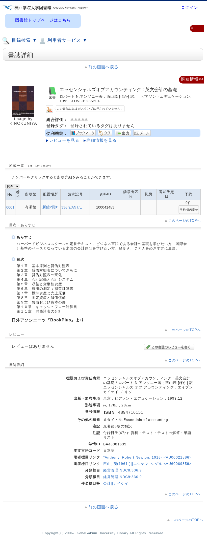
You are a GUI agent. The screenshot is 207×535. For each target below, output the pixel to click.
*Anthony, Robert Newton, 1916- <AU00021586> (147, 457)
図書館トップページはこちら (43, 20)
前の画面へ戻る (103, 67)
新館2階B (50, 207)
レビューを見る (64, 140)
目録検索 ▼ (23, 40)
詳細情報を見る (102, 140)
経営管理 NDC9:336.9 (122, 477)
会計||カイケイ (115, 483)
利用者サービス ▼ (66, 40)
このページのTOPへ (184, 220)
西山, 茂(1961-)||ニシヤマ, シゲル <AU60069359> (147, 464)
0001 (10, 207)
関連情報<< (192, 79)
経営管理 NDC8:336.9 (122, 470)
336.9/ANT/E (71, 207)
